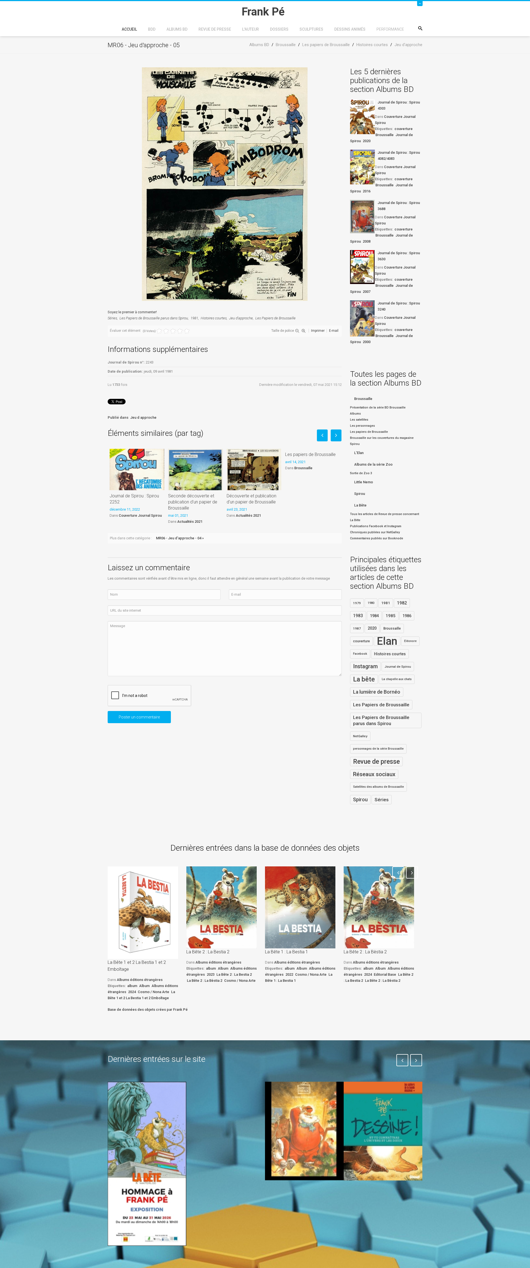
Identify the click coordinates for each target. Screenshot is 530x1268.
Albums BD (176, 29)
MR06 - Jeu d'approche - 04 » (180, 538)
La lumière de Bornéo (376, 692)
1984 (374, 615)
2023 (210, 974)
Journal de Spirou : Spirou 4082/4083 (399, 155)
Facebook (360, 654)
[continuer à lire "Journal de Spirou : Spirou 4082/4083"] (362, 167)
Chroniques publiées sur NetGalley (375, 532)
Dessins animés (349, 29)
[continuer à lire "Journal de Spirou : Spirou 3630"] (362, 267)
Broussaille (303, 468)
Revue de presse (214, 29)
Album (144, 986)
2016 (366, 191)
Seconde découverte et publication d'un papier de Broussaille (192, 502)
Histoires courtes (214, 318)
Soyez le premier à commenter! (132, 312)
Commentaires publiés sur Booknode (376, 538)
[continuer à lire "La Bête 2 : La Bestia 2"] (221, 907)
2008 (366, 241)
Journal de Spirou (398, 667)
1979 (357, 603)
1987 (357, 628)
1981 (194, 318)
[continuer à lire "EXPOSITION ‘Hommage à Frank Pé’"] (147, 1164)
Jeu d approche (143, 417)
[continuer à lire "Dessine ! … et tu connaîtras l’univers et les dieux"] (383, 1131)
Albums (355, 413)
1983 (358, 615)
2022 (289, 974)
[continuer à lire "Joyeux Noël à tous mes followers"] (304, 1131)
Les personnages (362, 426)
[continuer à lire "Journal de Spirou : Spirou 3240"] (362, 318)
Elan (387, 641)
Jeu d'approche (241, 318)
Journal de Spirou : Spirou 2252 (134, 499)
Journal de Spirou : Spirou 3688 (399, 206)
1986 (406, 615)
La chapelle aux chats (397, 679)
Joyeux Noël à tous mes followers (298, 1192)
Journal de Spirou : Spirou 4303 (399, 105)
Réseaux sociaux (374, 774)
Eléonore (410, 641)
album (132, 986)
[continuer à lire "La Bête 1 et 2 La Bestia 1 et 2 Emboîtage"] (143, 912)
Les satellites (359, 419)
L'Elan (359, 453)
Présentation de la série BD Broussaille (378, 407)
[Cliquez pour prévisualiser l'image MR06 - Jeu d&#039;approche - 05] (225, 184)
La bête (364, 679)
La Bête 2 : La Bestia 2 (207, 951)
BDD (151, 29)
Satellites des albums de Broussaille (378, 787)
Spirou (359, 494)
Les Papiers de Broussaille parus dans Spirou (154, 318)
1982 (402, 603)
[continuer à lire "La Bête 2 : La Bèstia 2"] (379, 907)
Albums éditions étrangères (140, 980)
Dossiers (279, 29)
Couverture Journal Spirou (140, 515)
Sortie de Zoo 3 (361, 473)
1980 (371, 603)
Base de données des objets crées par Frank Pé (148, 1009)
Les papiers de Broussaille (310, 454)
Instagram (365, 666)
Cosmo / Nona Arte (153, 992)
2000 (366, 342)
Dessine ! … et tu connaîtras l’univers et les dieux (380, 1196)
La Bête (360, 505)
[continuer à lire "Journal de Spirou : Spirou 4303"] (362, 116)
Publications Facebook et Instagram (375, 526)
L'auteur (250, 29)
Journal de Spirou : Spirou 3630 (399, 256)
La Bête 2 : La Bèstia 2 (204, 980)
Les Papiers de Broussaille (275, 318)
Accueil (129, 29)
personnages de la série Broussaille (378, 748)
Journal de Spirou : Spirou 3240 (399, 306)
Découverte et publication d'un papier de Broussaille (251, 499)
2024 (132, 992)
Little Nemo (363, 482)
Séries (112, 318)
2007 (366, 292)
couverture (403, 129)
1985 (391, 615)
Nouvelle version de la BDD (223, 1094)
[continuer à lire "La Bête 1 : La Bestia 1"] (300, 907)
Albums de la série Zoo (373, 464)
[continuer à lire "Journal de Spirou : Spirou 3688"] (362, 216)
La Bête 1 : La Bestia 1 (286, 951)
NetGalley (360, 736)
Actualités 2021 (189, 521)
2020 (366, 141)
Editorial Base (385, 974)
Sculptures (311, 29)
